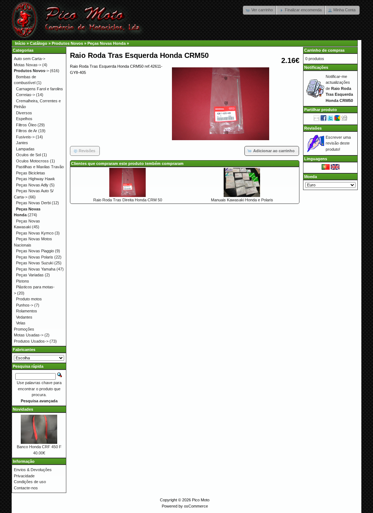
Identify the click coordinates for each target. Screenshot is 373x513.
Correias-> (25, 94)
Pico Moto (200, 500)
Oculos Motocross (32, 161)
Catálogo (38, 43)
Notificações (316, 67)
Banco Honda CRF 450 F (39, 447)
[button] (260, 10)
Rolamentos (26, 311)
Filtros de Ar (26, 131)
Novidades (23, 409)
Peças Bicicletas (30, 173)
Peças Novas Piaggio (35, 251)
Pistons (22, 281)
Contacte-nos (26, 488)
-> (31, 70)
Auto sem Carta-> (29, 58)
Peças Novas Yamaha (35, 269)
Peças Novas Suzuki (34, 263)
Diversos (24, 113)
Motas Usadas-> (28, 335)
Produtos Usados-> (31, 341)
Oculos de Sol (28, 155)
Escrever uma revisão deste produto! (338, 143)
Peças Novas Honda (106, 43)
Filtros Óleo (26, 125)
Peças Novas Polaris (34, 257)
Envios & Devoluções (33, 469)
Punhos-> (24, 305)
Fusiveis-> (25, 137)
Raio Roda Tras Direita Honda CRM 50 (127, 200)
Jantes (22, 143)
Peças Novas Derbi (33, 203)
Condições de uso (30, 482)
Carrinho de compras (324, 50)
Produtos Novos (67, 43)
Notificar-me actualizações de (339, 88)
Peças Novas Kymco (35, 233)
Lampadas (25, 149)
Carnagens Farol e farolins (39, 89)
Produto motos (29, 299)
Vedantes (24, 317)
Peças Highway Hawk (35, 179)
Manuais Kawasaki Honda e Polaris (242, 200)
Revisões (313, 128)
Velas (20, 323)
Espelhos (24, 119)
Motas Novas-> (27, 65)
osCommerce (196, 506)
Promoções (24, 329)
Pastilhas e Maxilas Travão (40, 167)
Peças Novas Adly (32, 185)
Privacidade (24, 476)
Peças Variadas (30, 275)
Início (20, 43)
